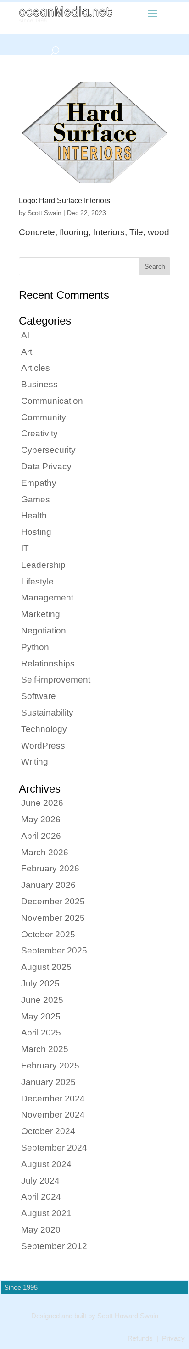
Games (35, 499)
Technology (44, 729)
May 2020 (41, 1229)
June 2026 (42, 803)
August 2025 (46, 967)
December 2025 (53, 901)
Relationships (48, 663)
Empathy (38, 483)
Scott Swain (44, 212)
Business (39, 384)
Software (38, 696)
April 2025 (41, 1032)
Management (47, 597)
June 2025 (42, 1000)
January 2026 (48, 885)
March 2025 (44, 1049)
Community (43, 417)
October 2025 (48, 934)
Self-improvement (55, 679)
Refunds (140, 1338)
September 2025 (54, 950)
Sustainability (47, 712)
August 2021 (46, 1213)
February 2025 (50, 1065)
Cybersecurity (48, 450)
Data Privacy (46, 466)
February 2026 (50, 868)
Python (35, 647)
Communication (52, 401)
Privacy (173, 1338)
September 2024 (54, 1147)
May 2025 (41, 1016)
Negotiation (43, 630)
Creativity (39, 433)
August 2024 (46, 1164)
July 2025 (40, 983)
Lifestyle (37, 581)
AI (25, 335)
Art (26, 352)
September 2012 (54, 1246)
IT (25, 548)
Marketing (40, 614)
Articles (35, 368)
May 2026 (41, 819)
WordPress (43, 745)
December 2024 (53, 1098)
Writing (34, 761)
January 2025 (48, 1082)
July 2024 (40, 1180)
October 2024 (48, 1131)
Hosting (36, 532)
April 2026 (41, 836)
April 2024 (41, 1196)
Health (34, 515)
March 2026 (44, 852)
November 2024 (53, 1114)
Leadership (43, 565)
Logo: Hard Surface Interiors (64, 200)
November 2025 (53, 918)
